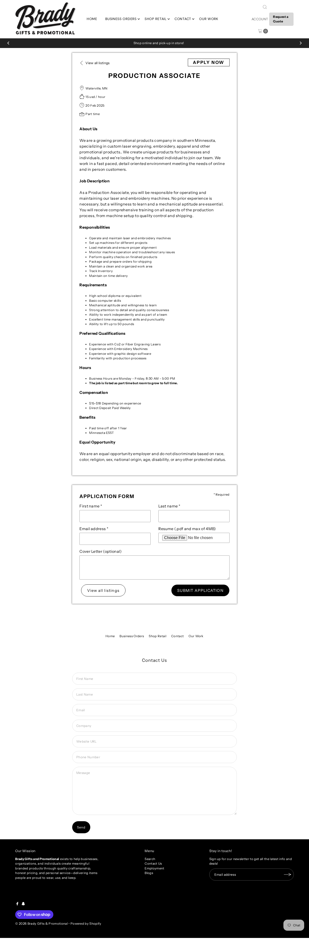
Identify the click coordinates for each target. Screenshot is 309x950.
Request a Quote (280, 19)
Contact (183, 19)
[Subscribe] (288, 874)
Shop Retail (156, 19)
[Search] (264, 7)
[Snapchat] (23, 904)
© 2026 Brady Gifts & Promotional (41, 923)
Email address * (93, 528)
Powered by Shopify (85, 923)
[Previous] (8, 43)
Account (260, 19)
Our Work (208, 19)
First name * (90, 506)
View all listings (103, 590)
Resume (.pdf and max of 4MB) (187, 528)
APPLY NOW (208, 62)
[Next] (300, 43)
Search (150, 859)
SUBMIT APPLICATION (200, 590)
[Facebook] (17, 904)
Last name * (169, 506)
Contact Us (153, 863)
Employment (154, 868)
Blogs (149, 873)
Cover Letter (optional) (100, 551)
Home (92, 19)
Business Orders (121, 19)
